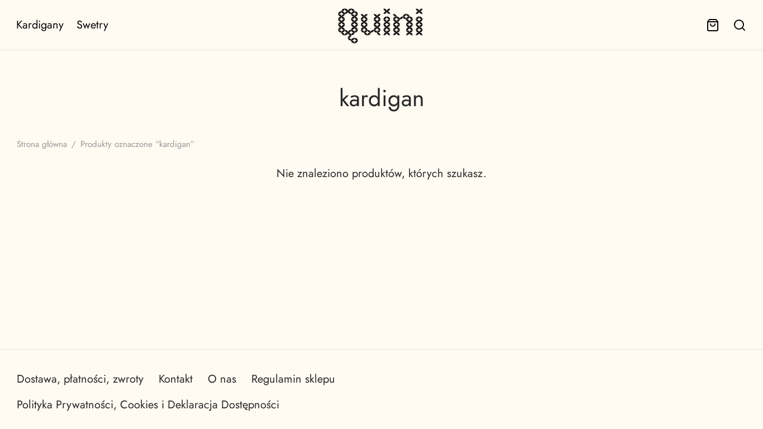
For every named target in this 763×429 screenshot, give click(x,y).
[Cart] (712, 25)
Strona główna (42, 144)
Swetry (92, 25)
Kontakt (176, 379)
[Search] (739, 25)
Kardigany (40, 25)
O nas (222, 379)
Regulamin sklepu (293, 379)
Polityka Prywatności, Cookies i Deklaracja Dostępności (148, 405)
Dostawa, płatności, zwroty (80, 379)
